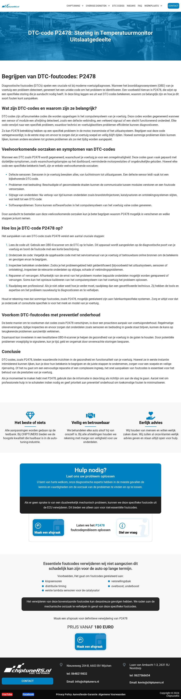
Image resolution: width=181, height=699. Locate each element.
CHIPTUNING (73, 5)
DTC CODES (118, 5)
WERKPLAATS (151, 5)
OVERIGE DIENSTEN (96, 5)
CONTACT (173, 5)
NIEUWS (131, 5)
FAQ (140, 5)
